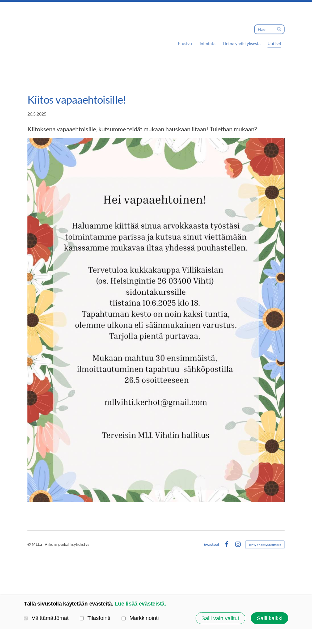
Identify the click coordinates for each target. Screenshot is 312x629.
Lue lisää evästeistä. (140, 603)
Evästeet (211, 544)
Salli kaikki (269, 618)
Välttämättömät (50, 618)
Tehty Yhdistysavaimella (265, 544)
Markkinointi (144, 618)
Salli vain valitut (220, 618)
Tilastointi (98, 618)
